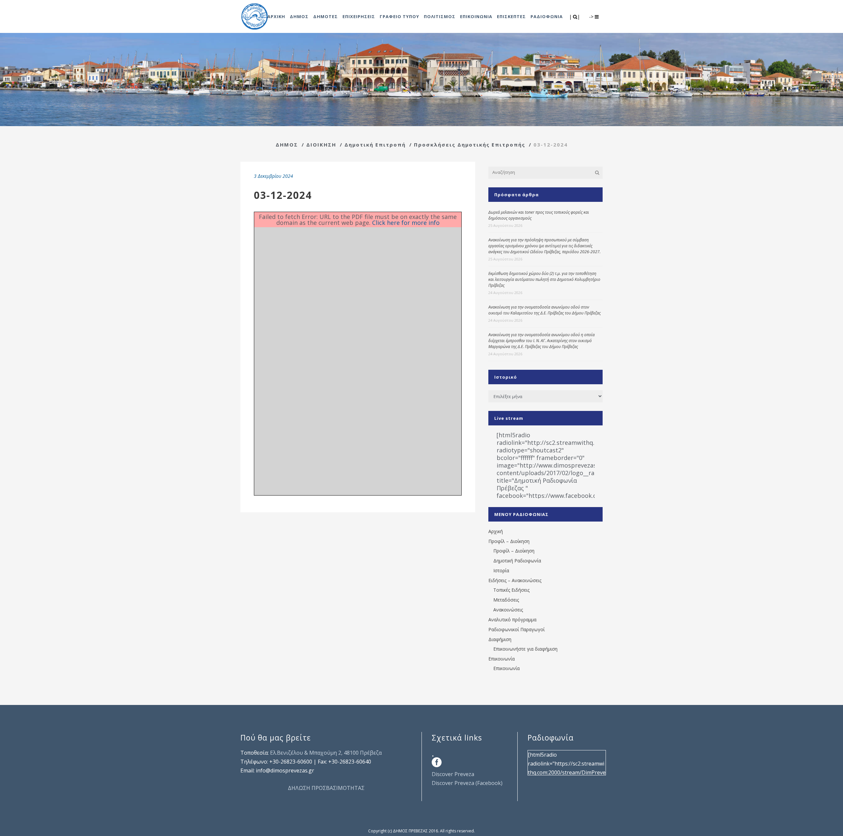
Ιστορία (501, 570)
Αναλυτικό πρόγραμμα (512, 619)
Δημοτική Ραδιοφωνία (517, 560)
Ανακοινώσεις (508, 610)
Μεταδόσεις (506, 600)
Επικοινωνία (501, 659)
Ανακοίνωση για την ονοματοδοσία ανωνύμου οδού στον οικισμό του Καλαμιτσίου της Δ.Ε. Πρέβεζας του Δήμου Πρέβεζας (544, 310)
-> (592, 16)
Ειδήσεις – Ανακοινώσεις (514, 580)
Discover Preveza (453, 774)
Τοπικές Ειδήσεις (511, 590)
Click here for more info (406, 223)
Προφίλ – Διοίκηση (509, 541)
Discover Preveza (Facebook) (467, 783)
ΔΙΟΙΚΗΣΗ (321, 144)
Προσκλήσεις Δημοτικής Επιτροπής (469, 144)
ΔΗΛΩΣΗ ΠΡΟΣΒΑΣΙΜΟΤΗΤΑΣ (326, 788)
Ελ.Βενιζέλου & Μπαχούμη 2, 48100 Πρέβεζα (326, 752)
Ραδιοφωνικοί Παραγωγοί (516, 629)
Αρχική (495, 531)
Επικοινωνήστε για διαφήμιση (525, 649)
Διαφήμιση (499, 639)
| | (575, 16)
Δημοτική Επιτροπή (375, 144)
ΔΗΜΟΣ (287, 144)
